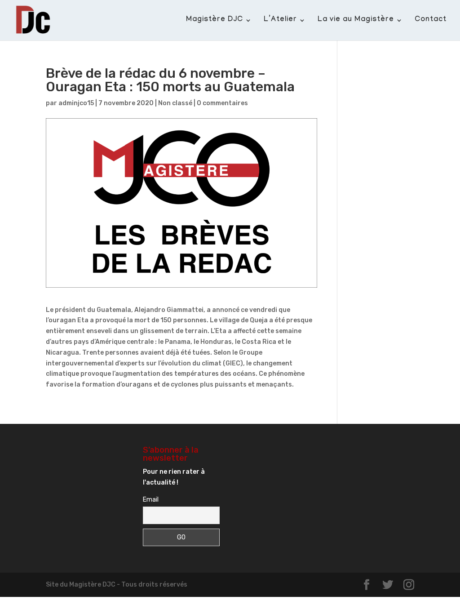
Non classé (175, 103)
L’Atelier (280, 20)
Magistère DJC (214, 20)
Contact (431, 20)
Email (151, 499)
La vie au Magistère (356, 20)
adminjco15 (76, 103)
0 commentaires (222, 103)
